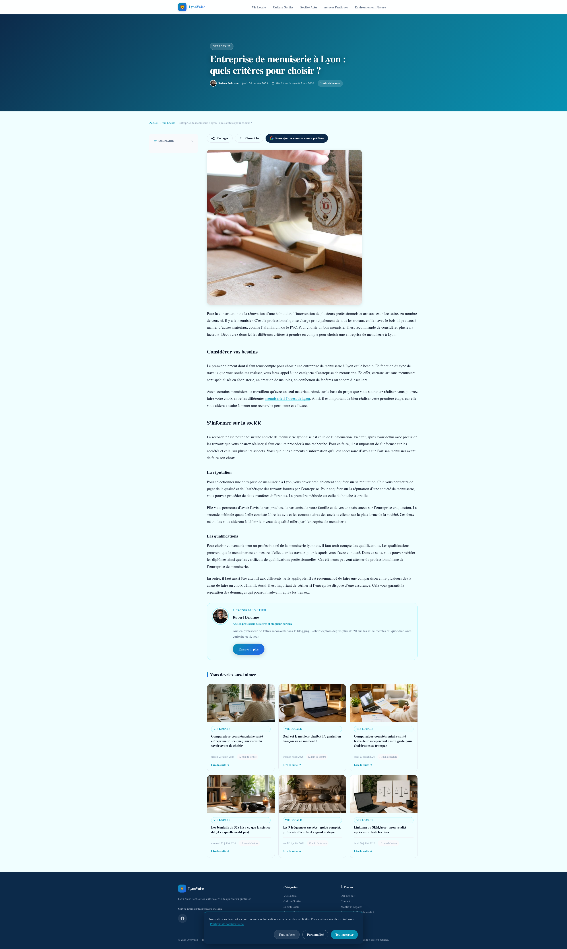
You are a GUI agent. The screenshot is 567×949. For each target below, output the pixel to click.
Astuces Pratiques (336, 7)
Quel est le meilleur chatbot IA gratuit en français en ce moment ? (312, 738)
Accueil (154, 123)
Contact (345, 901)
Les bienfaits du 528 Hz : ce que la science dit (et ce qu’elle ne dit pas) (240, 829)
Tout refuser (287, 934)
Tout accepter (344, 934)
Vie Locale (259, 7)
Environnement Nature (370, 7)
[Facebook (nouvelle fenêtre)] (182, 918)
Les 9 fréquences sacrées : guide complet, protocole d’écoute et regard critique (312, 829)
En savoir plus (249, 649)
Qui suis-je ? (348, 896)
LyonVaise (192, 939)
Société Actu (308, 7)
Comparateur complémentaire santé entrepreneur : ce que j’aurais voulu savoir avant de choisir (237, 741)
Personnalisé (315, 934)
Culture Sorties (283, 7)
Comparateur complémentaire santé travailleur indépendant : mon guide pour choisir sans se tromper (383, 741)
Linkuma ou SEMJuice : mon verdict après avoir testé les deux (380, 829)
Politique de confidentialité (227, 924)
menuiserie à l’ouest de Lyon (287, 398)
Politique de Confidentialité (357, 912)
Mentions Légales (351, 907)
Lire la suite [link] (218, 765)
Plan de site (347, 918)
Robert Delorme (228, 83)
